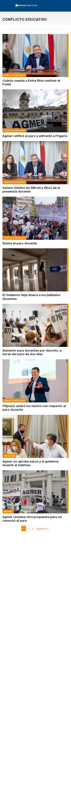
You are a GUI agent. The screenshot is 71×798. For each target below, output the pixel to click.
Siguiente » (42, 528)
